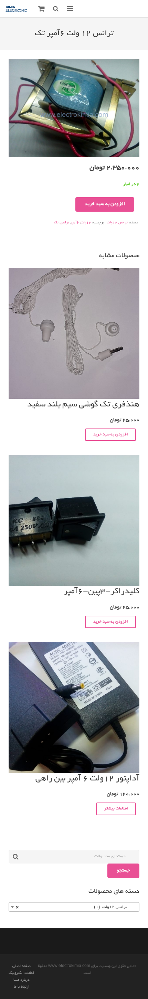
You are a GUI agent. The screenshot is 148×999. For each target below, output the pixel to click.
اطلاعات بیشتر (116, 808)
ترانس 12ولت (117, 223)
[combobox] (74, 907)
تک (56, 223)
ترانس (64, 223)
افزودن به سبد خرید (105, 204)
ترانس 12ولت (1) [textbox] (76, 907)
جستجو (123, 870)
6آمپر (75, 223)
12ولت (86, 223)
